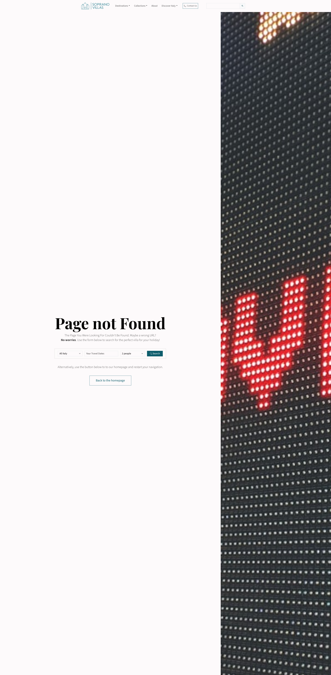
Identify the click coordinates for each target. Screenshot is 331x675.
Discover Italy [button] (169, 6)
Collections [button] (139, 6)
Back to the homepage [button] (110, 380)
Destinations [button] (121, 6)
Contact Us (192, 5)
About (154, 6)
